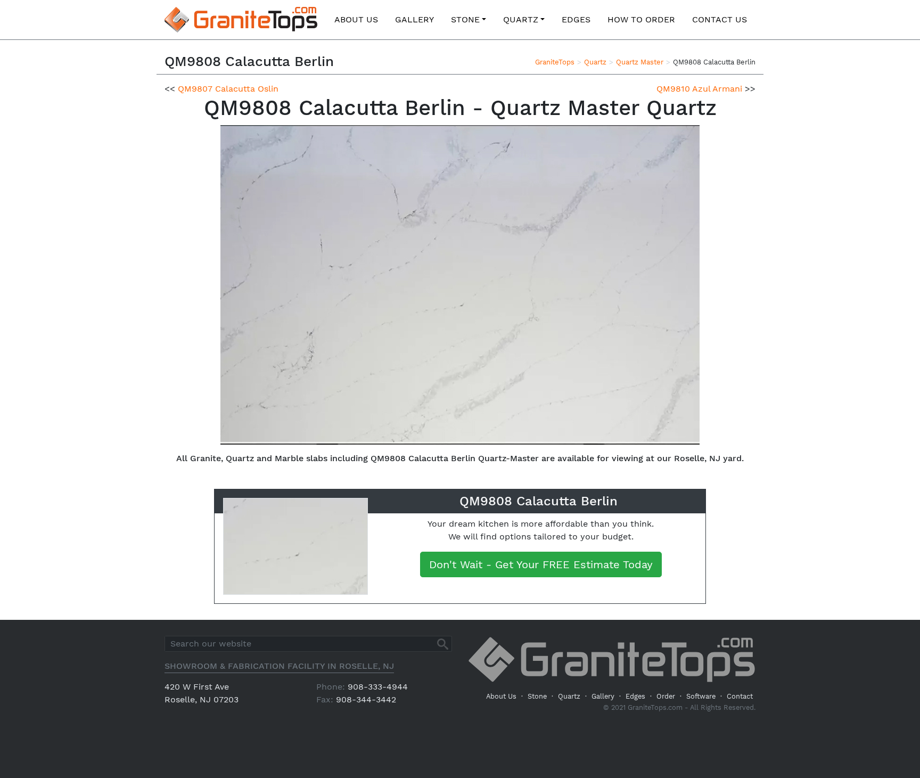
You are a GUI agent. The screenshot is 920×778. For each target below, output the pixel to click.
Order (665, 696)
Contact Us (719, 19)
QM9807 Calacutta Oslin (228, 89)
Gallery (414, 19)
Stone (465, 19)
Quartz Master (639, 62)
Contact (740, 696)
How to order (641, 19)
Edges (576, 19)
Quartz (520, 19)
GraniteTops (554, 62)
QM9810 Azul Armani (699, 89)
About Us (356, 19)
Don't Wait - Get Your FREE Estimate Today (541, 564)
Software (701, 696)
